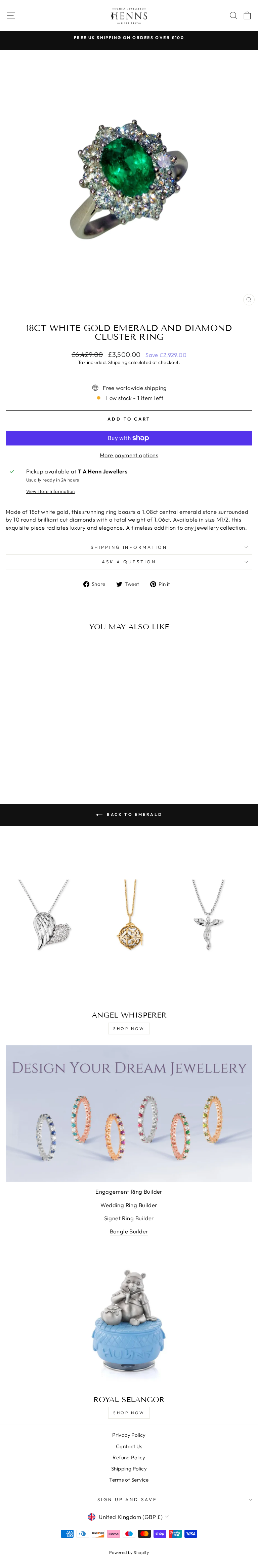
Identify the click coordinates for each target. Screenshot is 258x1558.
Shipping (117, 362)
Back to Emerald (134, 814)
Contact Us (129, 1446)
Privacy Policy (129, 1435)
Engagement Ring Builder (129, 1191)
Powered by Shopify (129, 1552)
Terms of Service (129, 1480)
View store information (50, 491)
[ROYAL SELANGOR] (129, 1320)
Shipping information (129, 547)
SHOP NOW (129, 1028)
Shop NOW (129, 1412)
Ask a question (129, 561)
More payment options (129, 455)
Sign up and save (127, 1499)
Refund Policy (129, 1457)
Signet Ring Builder (129, 1218)
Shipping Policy (129, 1468)
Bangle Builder (129, 1231)
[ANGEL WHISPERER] (129, 936)
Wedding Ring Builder (128, 1204)
